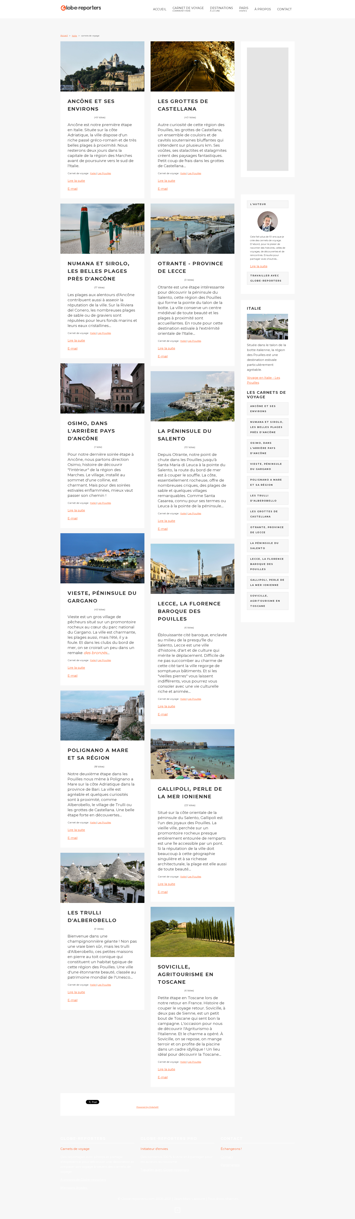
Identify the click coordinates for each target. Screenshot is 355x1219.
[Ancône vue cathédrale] (102, 66)
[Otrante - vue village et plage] (193, 229)
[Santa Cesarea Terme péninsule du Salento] (193, 396)
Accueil (159, 9)
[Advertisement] (268, 109)
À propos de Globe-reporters (83, 1180)
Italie (74, 35)
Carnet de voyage (188, 9)
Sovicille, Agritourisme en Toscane (186, 974)
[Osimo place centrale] (102, 388)
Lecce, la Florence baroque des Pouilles (189, 611)
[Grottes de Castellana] (193, 66)
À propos (263, 9)
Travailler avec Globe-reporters (165, 1170)
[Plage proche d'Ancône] (102, 229)
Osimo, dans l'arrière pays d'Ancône (91, 430)
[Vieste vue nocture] (102, 558)
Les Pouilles (104, 173)
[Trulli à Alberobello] (102, 878)
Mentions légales (74, 1188)
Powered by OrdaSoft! (147, 1107)
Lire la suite (76, 181)
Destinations (221, 9)
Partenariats (230, 1165)
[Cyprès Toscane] (193, 932)
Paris (243, 9)
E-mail (72, 189)
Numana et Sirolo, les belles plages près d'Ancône (99, 271)
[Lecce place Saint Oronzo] (193, 569)
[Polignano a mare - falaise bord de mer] (102, 716)
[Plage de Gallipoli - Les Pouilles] (193, 754)
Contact (284, 9)
